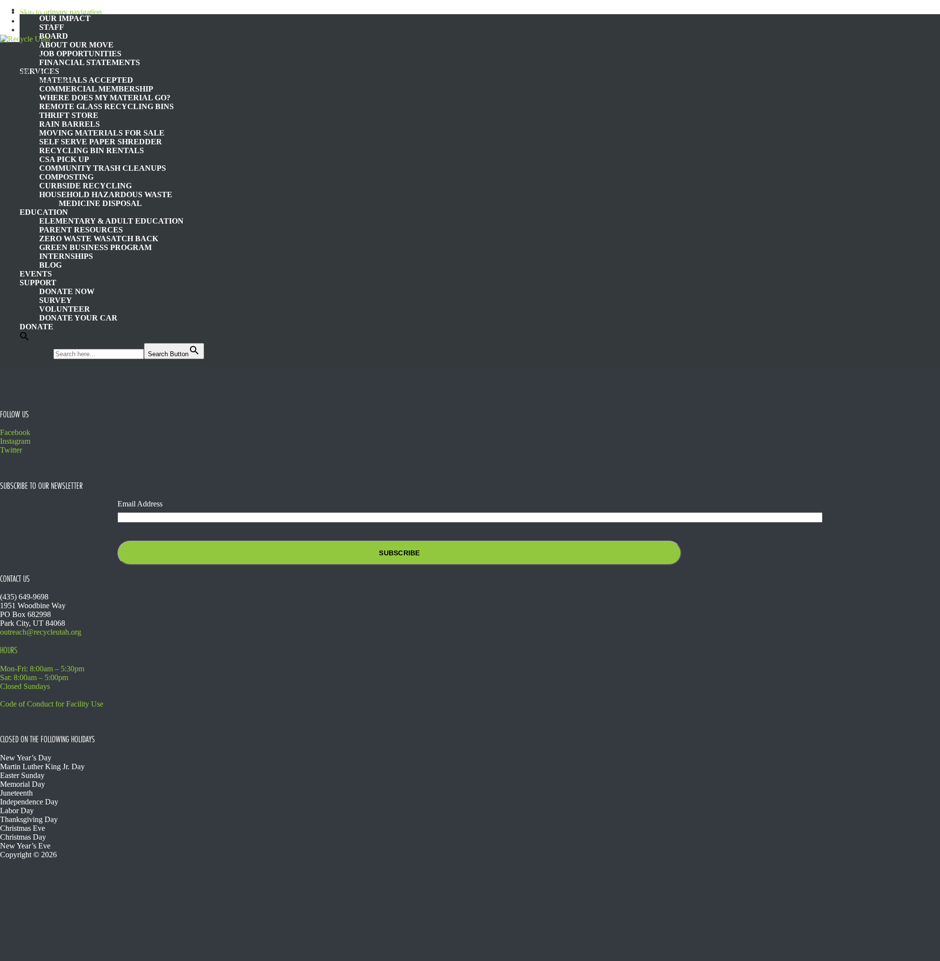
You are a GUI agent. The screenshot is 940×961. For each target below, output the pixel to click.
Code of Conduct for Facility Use (51, 704)
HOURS (9, 650)
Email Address (140, 504)
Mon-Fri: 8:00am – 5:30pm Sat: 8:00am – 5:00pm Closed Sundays (42, 677)
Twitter (11, 450)
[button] (24, 338)
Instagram (15, 441)
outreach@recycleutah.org (40, 632)
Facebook (15, 432)
